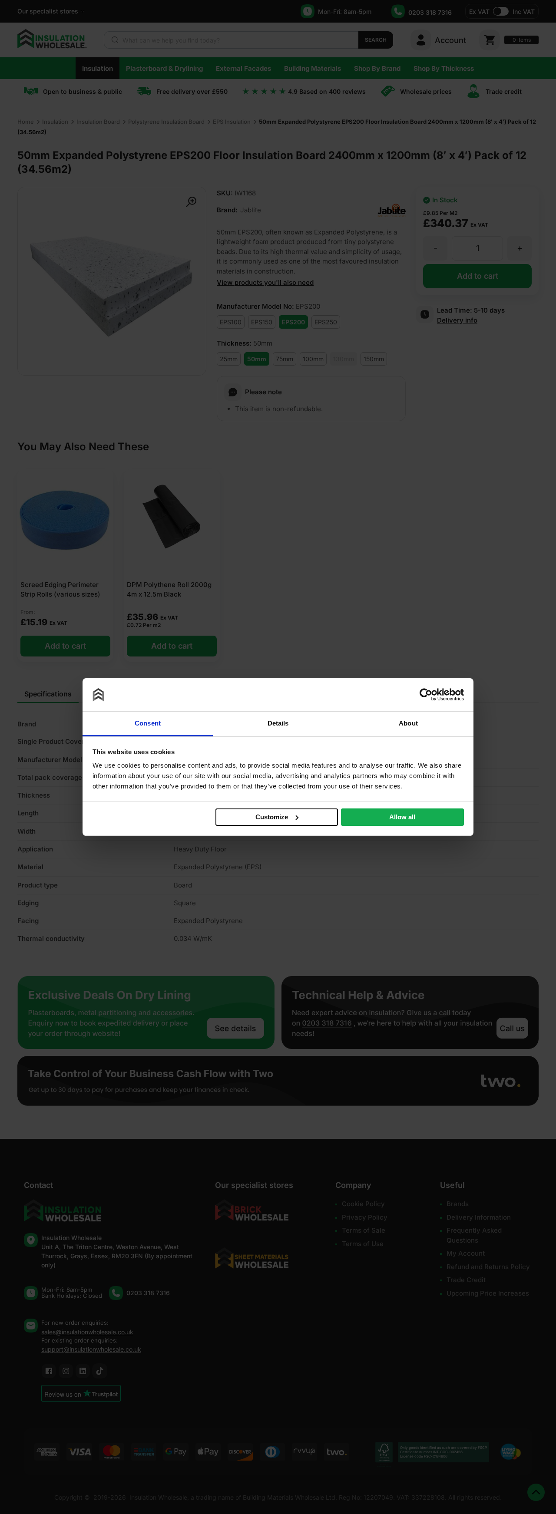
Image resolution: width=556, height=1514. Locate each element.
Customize (271, 816)
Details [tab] (278, 723)
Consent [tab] (148, 723)
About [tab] (408, 723)
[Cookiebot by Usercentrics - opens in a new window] (426, 694)
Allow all (402, 817)
